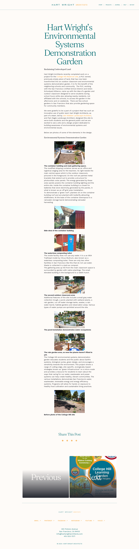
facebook (61, 520)
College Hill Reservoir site (67, 77)
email (36, 520)
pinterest (48, 520)
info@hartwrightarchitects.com (69, 534)
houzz (100, 520)
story (100, 4)
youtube (88, 520)
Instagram (75, 520)
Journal (117, 4)
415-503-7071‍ (69, 536)
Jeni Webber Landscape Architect (77, 116)
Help (124, 4)
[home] (70, 5)
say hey (132, 4)
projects (108, 4)
